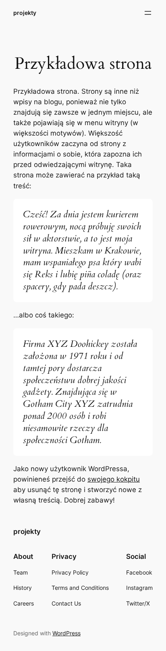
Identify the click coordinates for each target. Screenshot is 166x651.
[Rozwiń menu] (148, 13)
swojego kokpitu (113, 479)
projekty (24, 12)
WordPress (66, 633)
